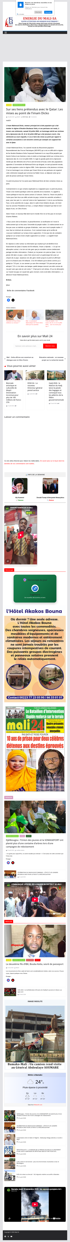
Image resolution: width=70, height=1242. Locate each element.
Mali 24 (17, 1232)
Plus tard (38, 12)
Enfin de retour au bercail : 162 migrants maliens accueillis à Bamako (38, 1174)
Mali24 (18, 117)
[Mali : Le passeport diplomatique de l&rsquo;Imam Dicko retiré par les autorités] (35, 315)
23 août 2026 (22, 1118)
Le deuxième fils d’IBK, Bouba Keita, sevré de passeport (34, 964)
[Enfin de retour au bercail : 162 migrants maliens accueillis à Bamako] (9, 1175)
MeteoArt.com (38, 1104)
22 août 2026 (22, 1130)
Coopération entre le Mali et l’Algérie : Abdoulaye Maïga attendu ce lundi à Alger (39, 1138)
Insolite (37, 960)
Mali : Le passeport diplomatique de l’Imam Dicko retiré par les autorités (34, 322)
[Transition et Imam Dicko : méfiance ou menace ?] (15, 315)
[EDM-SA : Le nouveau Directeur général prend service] (35, 371)
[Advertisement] (35, 48)
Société (29, 836)
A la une (9, 104)
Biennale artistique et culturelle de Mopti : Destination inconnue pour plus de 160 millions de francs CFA (13, 392)
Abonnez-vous (50, 346)
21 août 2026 (22, 1166)
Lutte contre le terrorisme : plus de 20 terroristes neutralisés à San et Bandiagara (38, 1162)
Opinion (22, 836)
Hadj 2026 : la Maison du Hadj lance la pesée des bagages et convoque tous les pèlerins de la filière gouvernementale (56, 391)
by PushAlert (21, 14)
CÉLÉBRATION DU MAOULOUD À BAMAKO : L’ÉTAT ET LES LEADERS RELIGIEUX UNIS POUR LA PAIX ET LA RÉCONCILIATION (38, 873)
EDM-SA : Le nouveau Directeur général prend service (35, 387)
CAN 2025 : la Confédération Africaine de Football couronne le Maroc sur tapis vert (40, 991)
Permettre (48, 12)
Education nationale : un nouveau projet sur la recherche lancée (51, 358)
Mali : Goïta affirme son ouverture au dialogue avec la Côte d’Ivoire (20, 358)
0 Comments (33, 117)
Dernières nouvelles (19, 104)
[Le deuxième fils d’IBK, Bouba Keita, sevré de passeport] (35, 941)
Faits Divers (30, 960)
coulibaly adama (20, 850)
